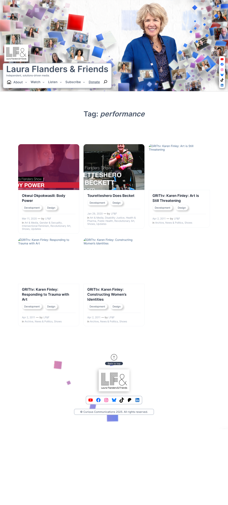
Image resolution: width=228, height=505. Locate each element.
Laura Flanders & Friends (57, 69)
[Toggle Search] (105, 82)
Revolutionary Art (60, 225)
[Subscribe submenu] (84, 82)
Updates (36, 228)
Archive (159, 222)
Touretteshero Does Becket (110, 195)
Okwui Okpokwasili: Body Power (43, 198)
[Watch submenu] (44, 82)
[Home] (9, 82)
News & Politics (174, 222)
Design (51, 207)
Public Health (105, 220)
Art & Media (31, 222)
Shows (26, 228)
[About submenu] (26, 82)
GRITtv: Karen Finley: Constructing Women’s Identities (106, 294)
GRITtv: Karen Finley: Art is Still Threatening (175, 198)
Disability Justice (115, 217)
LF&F (48, 218)
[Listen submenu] (61, 82)
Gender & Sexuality (51, 222)
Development (32, 207)
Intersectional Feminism (35, 225)
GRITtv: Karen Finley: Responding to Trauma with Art (45, 294)
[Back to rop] (114, 357)
